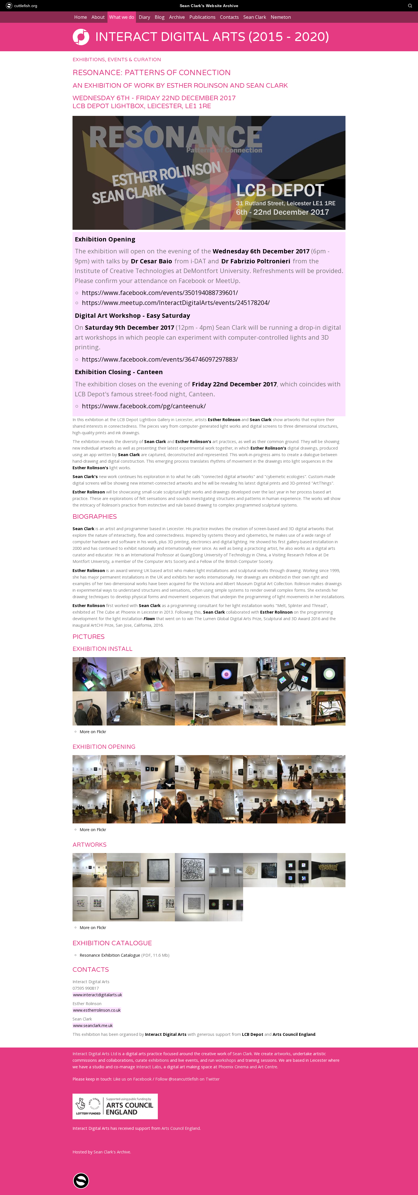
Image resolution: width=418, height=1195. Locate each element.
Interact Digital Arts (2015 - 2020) (212, 37)
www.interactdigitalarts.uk (97, 994)
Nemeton (281, 17)
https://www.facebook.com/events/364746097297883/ (160, 359)
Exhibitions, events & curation (117, 60)
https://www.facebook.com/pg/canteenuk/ (144, 406)
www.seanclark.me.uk (93, 1025)
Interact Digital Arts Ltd (95, 1053)
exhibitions (158, 1060)
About (98, 17)
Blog (160, 17)
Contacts (229, 17)
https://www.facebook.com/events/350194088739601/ (160, 292)
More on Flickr (93, 731)
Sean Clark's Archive (112, 1152)
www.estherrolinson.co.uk (97, 1010)
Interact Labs (148, 1066)
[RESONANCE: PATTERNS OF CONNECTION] (209, 230)
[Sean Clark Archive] (81, 1187)
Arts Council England (181, 1128)
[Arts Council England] (115, 1117)
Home (80, 17)
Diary (144, 17)
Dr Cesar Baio (151, 261)
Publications (202, 17)
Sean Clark (254, 17)
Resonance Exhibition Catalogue (110, 955)
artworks (282, 1053)
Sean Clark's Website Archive (209, 5)
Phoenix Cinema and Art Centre (247, 1066)
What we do (121, 17)
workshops (226, 1060)
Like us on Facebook (132, 1079)
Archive (177, 17)
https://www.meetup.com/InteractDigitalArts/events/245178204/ (176, 302)
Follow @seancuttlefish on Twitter (187, 1079)
